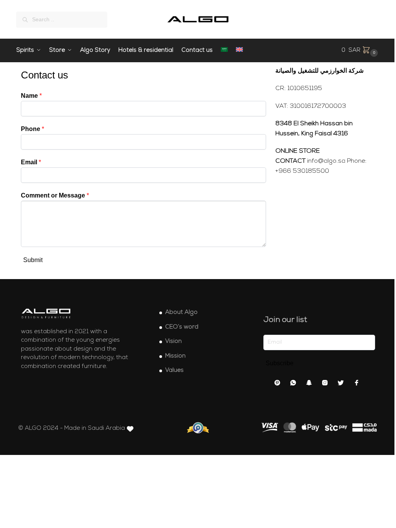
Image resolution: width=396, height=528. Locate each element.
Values (174, 370)
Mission (175, 356)
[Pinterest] (277, 384)
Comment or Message (55, 195)
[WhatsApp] (293, 384)
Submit (33, 260)
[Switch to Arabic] (224, 50)
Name (31, 95)
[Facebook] (356, 384)
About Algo (181, 312)
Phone (32, 129)
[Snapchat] (309, 384)
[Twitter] (341, 384)
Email (31, 162)
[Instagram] (325, 384)
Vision (173, 341)
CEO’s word (181, 327)
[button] (360, 50)
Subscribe (280, 363)
